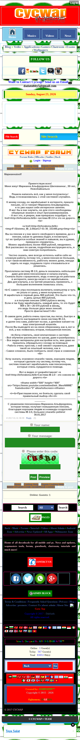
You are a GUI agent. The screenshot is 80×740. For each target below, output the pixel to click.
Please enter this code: (42, 451)
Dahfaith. (50, 613)
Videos (44, 528)
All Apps (48, 531)
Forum (24, 528)
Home (17, 166)
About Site (62, 605)
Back (7, 528)
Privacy (63, 601)
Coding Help (31, 166)
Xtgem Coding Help (52, 166)
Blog (72, 601)
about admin (48, 605)
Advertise (19, 531)
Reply (29, 418)
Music (15, 528)
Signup (47, 160)
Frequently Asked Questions (43, 601)
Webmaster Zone (64, 531)
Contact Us (35, 605)
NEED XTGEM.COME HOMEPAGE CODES (31, 168)
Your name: (42, 425)
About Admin (57, 528)
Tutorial (34, 528)
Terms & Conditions (15, 601)
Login (37, 160)
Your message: (42, 436)
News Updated (34, 531)
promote (22, 605)
